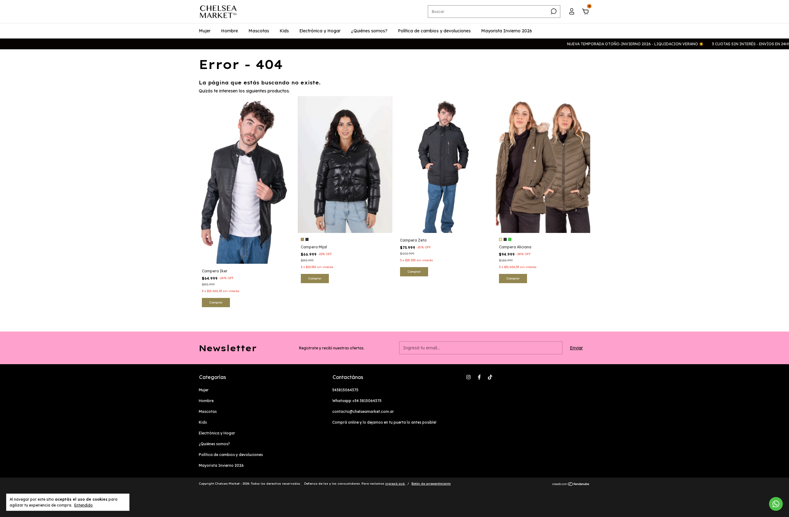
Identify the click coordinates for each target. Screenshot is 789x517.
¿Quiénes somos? (369, 31)
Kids (284, 31)
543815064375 (345, 390)
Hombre (229, 31)
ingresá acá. (395, 484)
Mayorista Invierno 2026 (506, 31)
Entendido (83, 505)
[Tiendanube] (571, 484)
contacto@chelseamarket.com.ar (363, 411)
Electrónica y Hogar (320, 31)
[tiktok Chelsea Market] (490, 377)
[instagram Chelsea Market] (468, 377)
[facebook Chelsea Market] (479, 377)
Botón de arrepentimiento (431, 484)
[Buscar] (553, 11)
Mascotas (258, 31)
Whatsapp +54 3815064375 (357, 400)
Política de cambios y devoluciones (434, 31)
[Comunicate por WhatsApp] (776, 504)
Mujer (205, 31)
